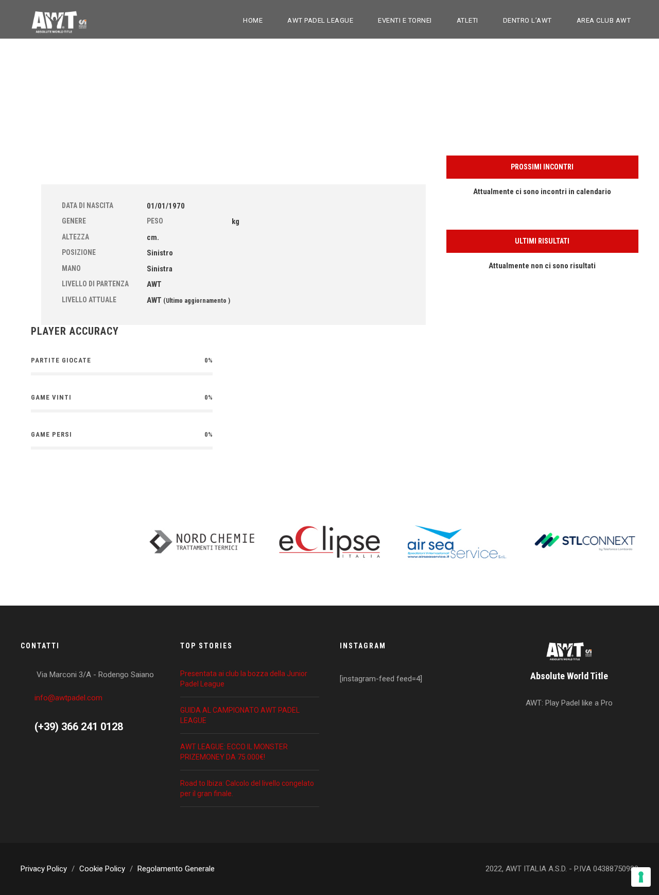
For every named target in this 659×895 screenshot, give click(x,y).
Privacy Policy (44, 868)
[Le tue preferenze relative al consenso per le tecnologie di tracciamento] (641, 877)
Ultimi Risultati (542, 241)
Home (253, 20)
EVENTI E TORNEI (405, 20)
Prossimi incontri (542, 167)
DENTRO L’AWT (527, 20)
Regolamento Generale (176, 868)
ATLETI (467, 20)
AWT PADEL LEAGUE (320, 20)
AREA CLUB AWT (604, 20)
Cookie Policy (102, 868)
